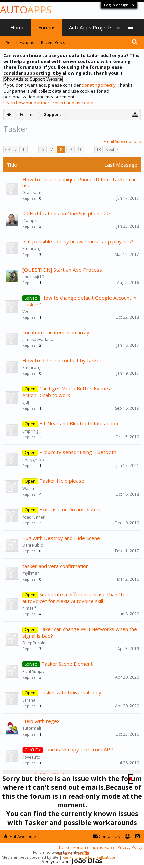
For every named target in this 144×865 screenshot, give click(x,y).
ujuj (25, 402)
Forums (47, 27)
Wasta (28, 488)
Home (17, 27)
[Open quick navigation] (135, 114)
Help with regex (41, 721)
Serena (28, 700)
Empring (30, 431)
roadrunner (33, 517)
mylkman (31, 573)
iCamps (29, 220)
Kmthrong (31, 248)
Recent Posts (53, 42)
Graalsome (33, 192)
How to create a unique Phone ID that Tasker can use (79, 182)
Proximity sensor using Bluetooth (77, 452)
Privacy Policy (130, 847)
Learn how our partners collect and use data (48, 103)
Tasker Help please (61, 480)
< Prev (11, 149)
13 (98, 149)
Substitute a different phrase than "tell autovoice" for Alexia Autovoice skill (75, 597)
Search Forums (20, 42)
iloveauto (31, 757)
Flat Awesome (22, 836)
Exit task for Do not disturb (70, 509)
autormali (31, 728)
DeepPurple (33, 643)
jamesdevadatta (37, 339)
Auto (25, 9)
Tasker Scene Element (67, 663)
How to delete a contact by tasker (62, 360)
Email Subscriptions (122, 141)
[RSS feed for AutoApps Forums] (137, 836)
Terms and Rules (99, 847)
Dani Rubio (32, 545)
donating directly (99, 85)
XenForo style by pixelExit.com (90, 857)
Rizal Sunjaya (34, 671)
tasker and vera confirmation (55, 566)
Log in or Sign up (119, 4)
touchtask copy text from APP (79, 749)
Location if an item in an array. (56, 332)
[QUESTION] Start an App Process (62, 269)
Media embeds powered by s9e (30, 857)
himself (29, 608)
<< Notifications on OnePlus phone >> (66, 213)
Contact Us (109, 836)
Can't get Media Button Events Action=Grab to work (66, 391)
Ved (26, 311)
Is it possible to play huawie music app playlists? (77, 241)
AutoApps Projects (91, 27)
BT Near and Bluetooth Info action (78, 423)
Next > (111, 149)
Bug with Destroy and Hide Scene (61, 538)
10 (80, 149)
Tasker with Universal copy (70, 692)
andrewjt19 (33, 277)
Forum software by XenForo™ (59, 852)
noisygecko (33, 460)
